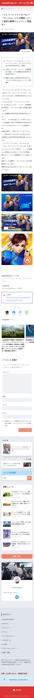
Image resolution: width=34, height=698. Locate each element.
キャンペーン (8, 628)
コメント (6, 372)
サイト (4, 413)
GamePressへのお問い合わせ (18, 679)
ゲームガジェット (10, 636)
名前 (3, 396)
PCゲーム (7, 623)
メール (4, 405)
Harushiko (17, 587)
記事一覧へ (17, 556)
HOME (18, 690)
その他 (6, 644)
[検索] (29, 478)
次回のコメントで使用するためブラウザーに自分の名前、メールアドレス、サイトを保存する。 (18, 423)
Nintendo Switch (10, 619)
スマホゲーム (8, 640)
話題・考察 (8, 652)
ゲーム (12, 320)
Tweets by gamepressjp (10, 592)
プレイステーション (10, 648)
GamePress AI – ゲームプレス (17, 3)
